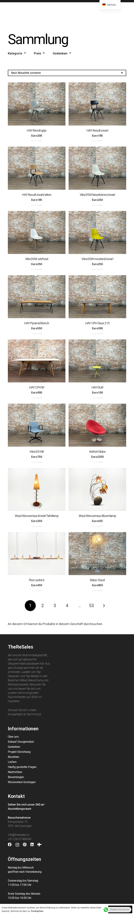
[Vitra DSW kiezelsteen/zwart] (97, 168)
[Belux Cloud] (97, 553)
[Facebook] (10, 845)
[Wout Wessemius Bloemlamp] (97, 489)
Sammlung (33, 714)
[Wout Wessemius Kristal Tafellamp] (36, 489)
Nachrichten (15, 772)
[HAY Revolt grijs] (36, 103)
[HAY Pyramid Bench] (36, 296)
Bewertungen (16, 777)
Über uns (13, 736)
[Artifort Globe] (97, 425)
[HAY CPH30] (36, 361)
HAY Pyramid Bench (36, 323)
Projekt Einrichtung (19, 751)
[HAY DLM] (97, 361)
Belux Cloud (97, 580)
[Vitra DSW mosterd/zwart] (97, 232)
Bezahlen (13, 757)
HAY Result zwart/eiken (36, 195)
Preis (37, 53)
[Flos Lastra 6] (36, 553)
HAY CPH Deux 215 (97, 323)
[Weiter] (103, 605)
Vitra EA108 (36, 451)
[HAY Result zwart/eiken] (36, 168)
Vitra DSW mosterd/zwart (97, 259)
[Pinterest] (25, 845)
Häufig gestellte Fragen (22, 767)
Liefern (12, 762)
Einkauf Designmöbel (21, 741)
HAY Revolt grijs (37, 130)
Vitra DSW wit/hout (36, 259)
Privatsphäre (37, 911)
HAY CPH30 (36, 387)
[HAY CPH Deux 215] (97, 296)
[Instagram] (17, 845)
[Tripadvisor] (39, 845)
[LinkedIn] (32, 845)
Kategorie (15, 53)
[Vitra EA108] (36, 425)
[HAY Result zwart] (97, 103)
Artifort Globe (97, 451)
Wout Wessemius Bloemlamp (97, 516)
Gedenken (60, 53)
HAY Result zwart (97, 130)
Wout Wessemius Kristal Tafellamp (36, 516)
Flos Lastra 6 (36, 580)
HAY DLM (97, 387)
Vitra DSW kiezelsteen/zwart (97, 195)
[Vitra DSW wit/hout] (36, 232)
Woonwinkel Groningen (22, 782)
